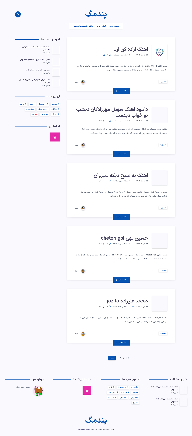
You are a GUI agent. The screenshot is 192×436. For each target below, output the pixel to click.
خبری (34, 114)
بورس (22, 104)
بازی (31, 104)
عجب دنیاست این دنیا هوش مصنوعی (35, 59)
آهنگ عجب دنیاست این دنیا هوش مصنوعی (36, 48)
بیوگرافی (54, 109)
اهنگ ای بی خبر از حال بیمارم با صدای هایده (34, 81)
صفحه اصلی (114, 26)
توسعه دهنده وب (84, 429)
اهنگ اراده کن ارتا (131, 49)
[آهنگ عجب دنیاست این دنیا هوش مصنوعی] (56, 50)
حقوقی (54, 114)
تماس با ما (101, 26)
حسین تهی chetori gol (124, 238)
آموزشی (54, 104)
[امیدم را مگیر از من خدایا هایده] (56, 72)
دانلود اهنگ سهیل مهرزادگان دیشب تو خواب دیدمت (112, 112)
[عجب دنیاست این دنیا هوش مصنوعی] (56, 62)
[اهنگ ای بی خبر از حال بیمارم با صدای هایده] (56, 82)
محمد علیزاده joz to (127, 301)
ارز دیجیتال (42, 104)
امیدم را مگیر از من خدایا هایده (37, 70)
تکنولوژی (29, 109)
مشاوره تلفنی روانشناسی (83, 26)
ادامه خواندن (121, 90)
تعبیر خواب (42, 109)
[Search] (18, 14)
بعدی (112, 358)
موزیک (162, 81)
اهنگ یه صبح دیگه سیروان (121, 175)
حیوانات (44, 114)
